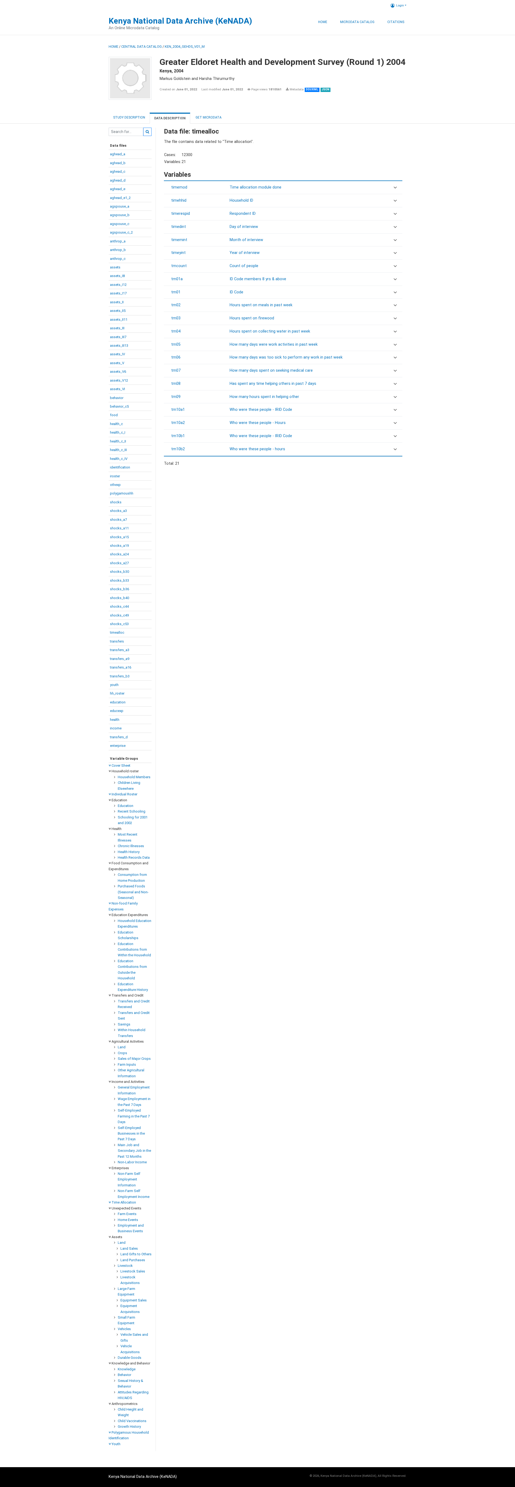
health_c (116, 424)
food (114, 415)
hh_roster (117, 693)
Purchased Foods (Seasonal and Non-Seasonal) (133, 892)
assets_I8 (117, 276)
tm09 (176, 396)
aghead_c (117, 171)
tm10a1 (178, 409)
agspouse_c (119, 224)
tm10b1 (178, 436)
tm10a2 (178, 422)
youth (114, 685)
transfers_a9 (119, 659)
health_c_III (118, 450)
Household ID (241, 200)
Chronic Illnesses (131, 846)
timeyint (178, 252)
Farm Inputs (127, 1064)
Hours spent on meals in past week (261, 305)
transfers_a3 (119, 650)
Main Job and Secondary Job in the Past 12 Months (134, 1150)
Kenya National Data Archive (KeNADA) (180, 20)
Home (322, 22)
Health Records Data (134, 857)
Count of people (244, 266)
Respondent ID (243, 213)
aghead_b (118, 163)
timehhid (178, 200)
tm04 (176, 331)
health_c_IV (118, 459)
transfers (117, 641)
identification (120, 467)
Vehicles (124, 1329)
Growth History (129, 1427)
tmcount (179, 266)
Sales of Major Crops (134, 1059)
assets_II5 (118, 311)
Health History (128, 852)
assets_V (117, 363)
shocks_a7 (118, 520)
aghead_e (117, 189)
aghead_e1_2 (120, 198)
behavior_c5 (119, 406)
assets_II (117, 302)
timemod (179, 187)
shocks (116, 502)
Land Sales (129, 1248)
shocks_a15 (119, 537)
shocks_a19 (119, 546)
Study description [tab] (129, 117)
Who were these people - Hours (258, 422)
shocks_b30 (119, 572)
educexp (116, 711)
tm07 (176, 370)
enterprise (118, 746)
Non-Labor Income (132, 1162)
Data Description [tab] (170, 118)
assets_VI (117, 389)
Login (400, 5)
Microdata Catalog (357, 22)
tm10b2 (178, 449)
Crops (122, 1053)
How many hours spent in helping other (264, 396)
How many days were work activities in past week (274, 344)
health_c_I (117, 432)
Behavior (124, 1375)
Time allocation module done (255, 187)
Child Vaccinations (132, 1421)
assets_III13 (119, 346)
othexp (115, 485)
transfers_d (119, 737)
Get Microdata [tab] (208, 117)
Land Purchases (132, 1260)
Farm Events (127, 1214)
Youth (115, 1444)
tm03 (176, 318)
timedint (178, 226)
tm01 (176, 292)
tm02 (176, 305)
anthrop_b (118, 250)
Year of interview (245, 252)
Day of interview (244, 226)
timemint (179, 240)
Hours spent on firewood (252, 318)
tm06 (176, 357)
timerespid (180, 213)
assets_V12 (119, 380)
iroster (115, 476)
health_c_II (118, 441)
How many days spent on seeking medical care (271, 370)
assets (115, 267)
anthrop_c (118, 259)
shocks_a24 (119, 554)
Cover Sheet (120, 765)
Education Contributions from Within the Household (134, 949)
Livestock (125, 1266)
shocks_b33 (119, 580)
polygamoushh (121, 493)
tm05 (176, 344)
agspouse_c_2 (121, 232)
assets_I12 (118, 285)
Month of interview (246, 240)
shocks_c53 (119, 624)
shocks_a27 (119, 563)
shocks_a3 (118, 511)
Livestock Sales (132, 1271)
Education (125, 806)
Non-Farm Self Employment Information (129, 1179)
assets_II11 (118, 320)
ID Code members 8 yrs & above (258, 279)
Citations (395, 22)
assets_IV (117, 354)
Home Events (128, 1220)
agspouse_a (119, 206)
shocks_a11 (119, 528)
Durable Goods (129, 1358)
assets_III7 (118, 337)
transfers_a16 (120, 667)
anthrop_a (118, 241)
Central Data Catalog (141, 47)
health (114, 720)
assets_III (117, 328)
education (118, 702)
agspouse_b (120, 215)
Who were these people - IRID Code (261, 409)
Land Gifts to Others (136, 1254)
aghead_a (117, 154)
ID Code (236, 292)
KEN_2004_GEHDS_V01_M (185, 47)
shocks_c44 (119, 606)
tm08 (176, 383)
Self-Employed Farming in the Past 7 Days (134, 1116)
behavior (116, 398)
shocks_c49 (119, 615)
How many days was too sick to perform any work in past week (286, 357)
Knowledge (126, 1369)
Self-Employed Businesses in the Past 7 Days (131, 1133)
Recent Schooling (131, 811)
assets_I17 (118, 293)
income (116, 728)
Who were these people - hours (257, 449)
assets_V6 (118, 372)
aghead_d (118, 180)
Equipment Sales (133, 1300)
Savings (124, 1024)
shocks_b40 (119, 598)
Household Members (134, 777)
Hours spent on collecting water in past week (270, 331)
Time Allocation (123, 1202)
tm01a (177, 279)
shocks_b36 (119, 589)
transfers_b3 (120, 676)
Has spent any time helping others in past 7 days (273, 383)
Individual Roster (124, 794)
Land (122, 1047)
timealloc (117, 632)
